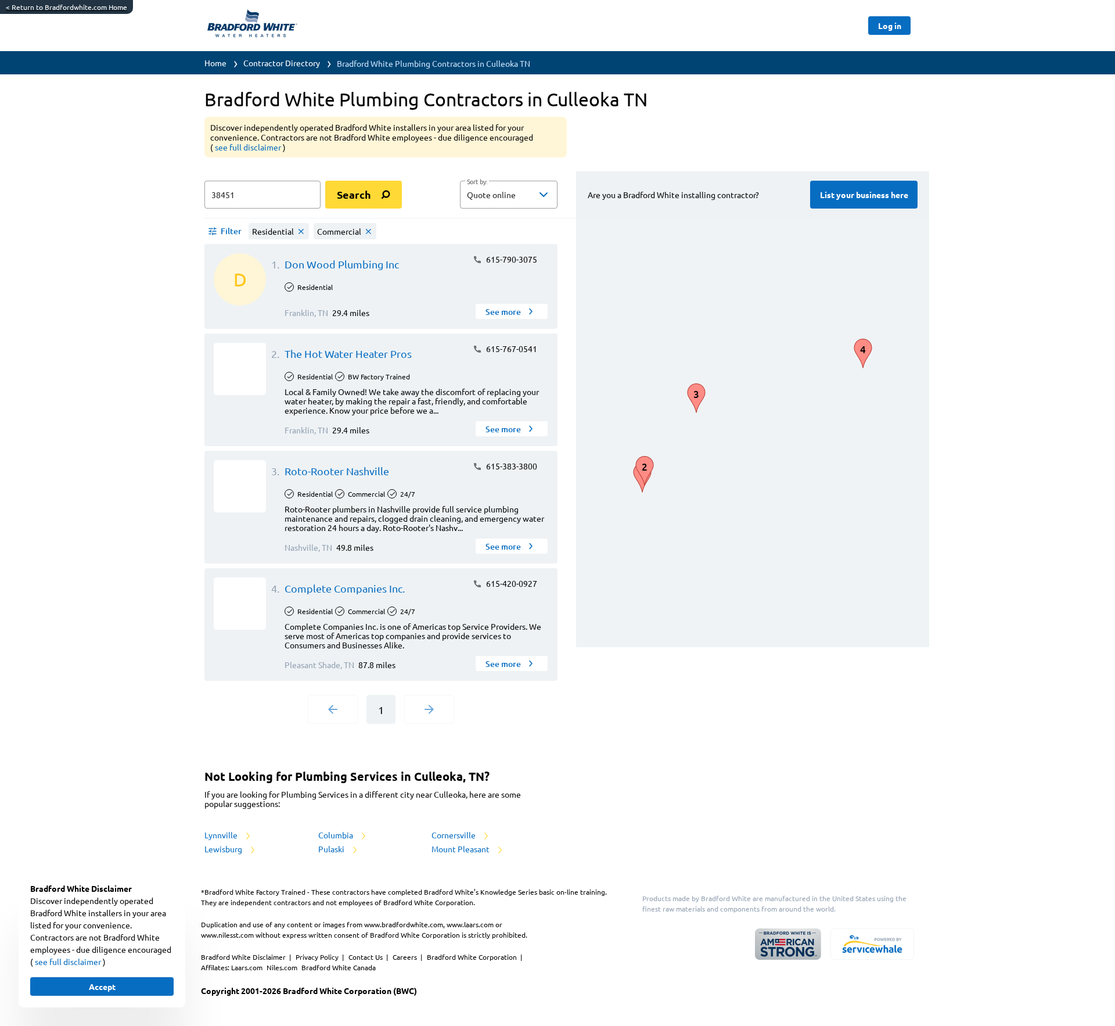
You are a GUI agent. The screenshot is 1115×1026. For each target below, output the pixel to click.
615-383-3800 (510, 466)
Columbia (336, 835)
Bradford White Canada (338, 967)
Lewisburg (224, 849)
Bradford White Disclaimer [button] (244, 957)
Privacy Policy (318, 957)
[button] (509, 195)
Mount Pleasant (461, 849)
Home (215, 63)
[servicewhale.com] (872, 944)
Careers (406, 957)
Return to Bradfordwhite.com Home (66, 7)
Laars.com (247, 967)
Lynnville (221, 835)
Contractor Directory (281, 63)
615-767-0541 (510, 348)
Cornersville (454, 835)
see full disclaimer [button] (249, 147)
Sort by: (477, 182)
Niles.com (283, 967)
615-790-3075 (510, 259)
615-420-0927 (510, 583)
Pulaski (332, 849)
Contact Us (366, 957)
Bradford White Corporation (473, 957)
